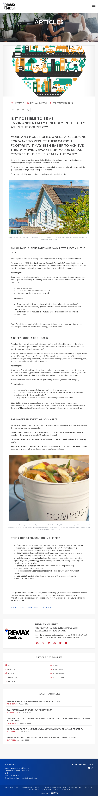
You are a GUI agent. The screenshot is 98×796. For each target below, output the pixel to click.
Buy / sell (13, 669)
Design (11, 673)
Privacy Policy (33, 789)
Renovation (58, 673)
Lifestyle (18, 103)
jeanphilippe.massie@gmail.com (23, 778)
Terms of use (46, 789)
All (10, 665)
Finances (12, 677)
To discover (58, 677)
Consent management (61, 789)
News (55, 665)
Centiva (54, 793)
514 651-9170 (14, 776)
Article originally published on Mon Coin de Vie (31, 607)
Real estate (58, 669)
